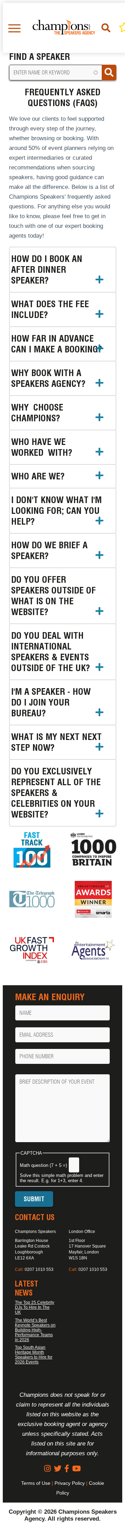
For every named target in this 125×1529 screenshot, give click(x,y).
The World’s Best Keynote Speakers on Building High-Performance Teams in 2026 (35, 1330)
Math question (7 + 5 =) (43, 1165)
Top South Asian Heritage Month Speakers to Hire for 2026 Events (33, 1354)
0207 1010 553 (39, 1269)
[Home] (64, 27)
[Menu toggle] (14, 27)
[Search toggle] (107, 27)
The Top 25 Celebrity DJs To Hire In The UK (34, 1307)
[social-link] (47, 1468)
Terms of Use (35, 1483)
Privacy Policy (70, 1483)
